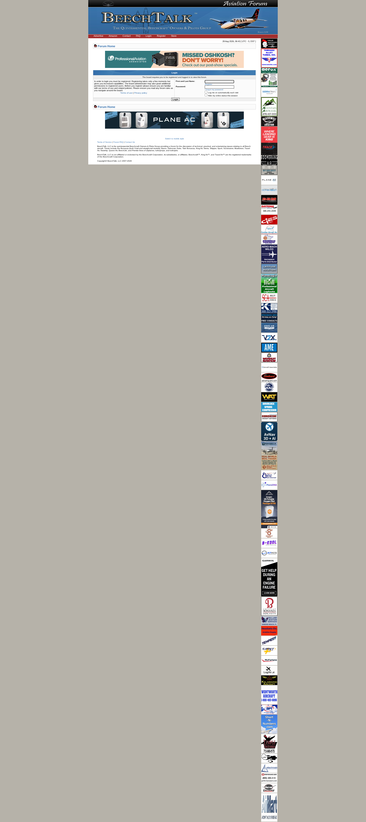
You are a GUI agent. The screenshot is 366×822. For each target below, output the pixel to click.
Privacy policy (140, 93)
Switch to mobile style (174, 139)
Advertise (98, 36)
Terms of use (126, 93)
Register (161, 36)
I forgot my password (214, 89)
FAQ (138, 36)
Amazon (113, 36)
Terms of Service (104, 142)
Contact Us (130, 142)
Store (174, 36)
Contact (127, 36)
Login (149, 36)
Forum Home (106, 46)
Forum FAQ (118, 142)
